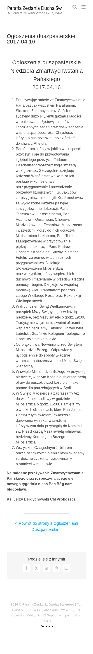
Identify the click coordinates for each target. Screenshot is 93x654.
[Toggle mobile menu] (83, 7)
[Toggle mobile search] (74, 7)
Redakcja (46, 626)
